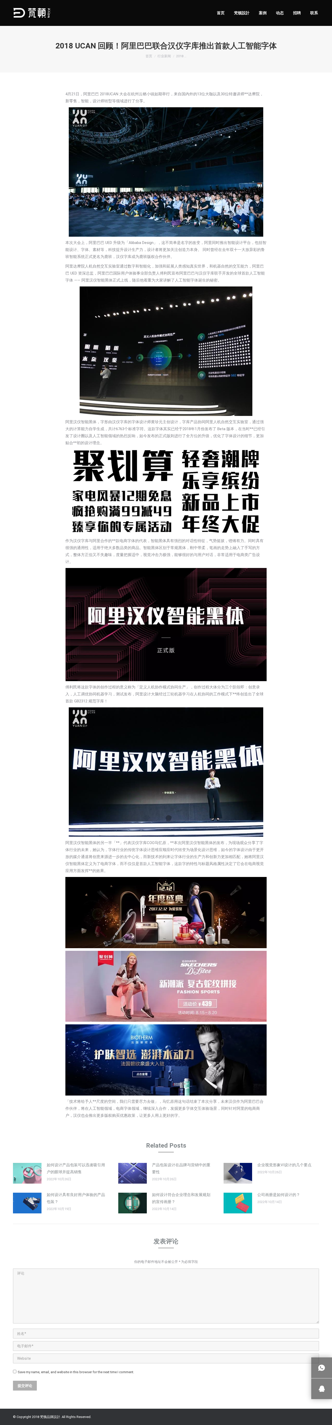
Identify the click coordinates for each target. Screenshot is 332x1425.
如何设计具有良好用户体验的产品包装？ (76, 1198)
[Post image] (27, 1173)
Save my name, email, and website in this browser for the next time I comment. (76, 1372)
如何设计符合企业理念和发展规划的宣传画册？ (181, 1198)
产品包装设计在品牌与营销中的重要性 (181, 1168)
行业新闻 (164, 56)
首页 (149, 56)
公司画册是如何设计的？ (278, 1194)
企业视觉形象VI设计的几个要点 (284, 1165)
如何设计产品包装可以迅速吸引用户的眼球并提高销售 (76, 1168)
